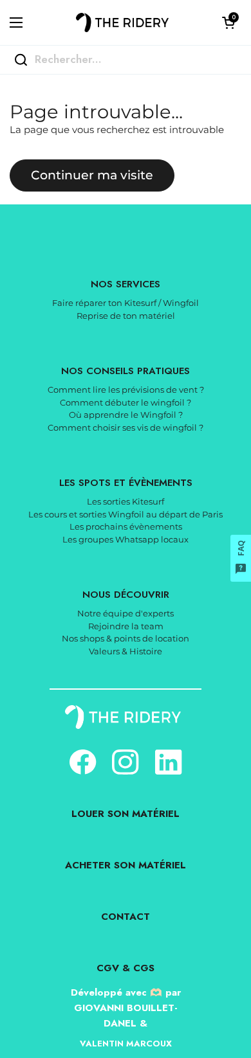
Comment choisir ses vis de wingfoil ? (125, 427)
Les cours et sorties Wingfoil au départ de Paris (125, 514)
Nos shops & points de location (125, 638)
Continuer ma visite (92, 175)
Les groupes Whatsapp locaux (125, 539)
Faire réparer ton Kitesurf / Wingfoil (125, 303)
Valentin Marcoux (126, 1043)
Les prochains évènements (126, 526)
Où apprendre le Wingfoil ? (126, 414)
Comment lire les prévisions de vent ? (126, 389)
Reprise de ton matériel (126, 315)
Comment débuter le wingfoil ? (125, 402)
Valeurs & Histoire (125, 651)
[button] (228, 22)
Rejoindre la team (125, 626)
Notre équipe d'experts (125, 613)
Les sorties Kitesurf (125, 501)
